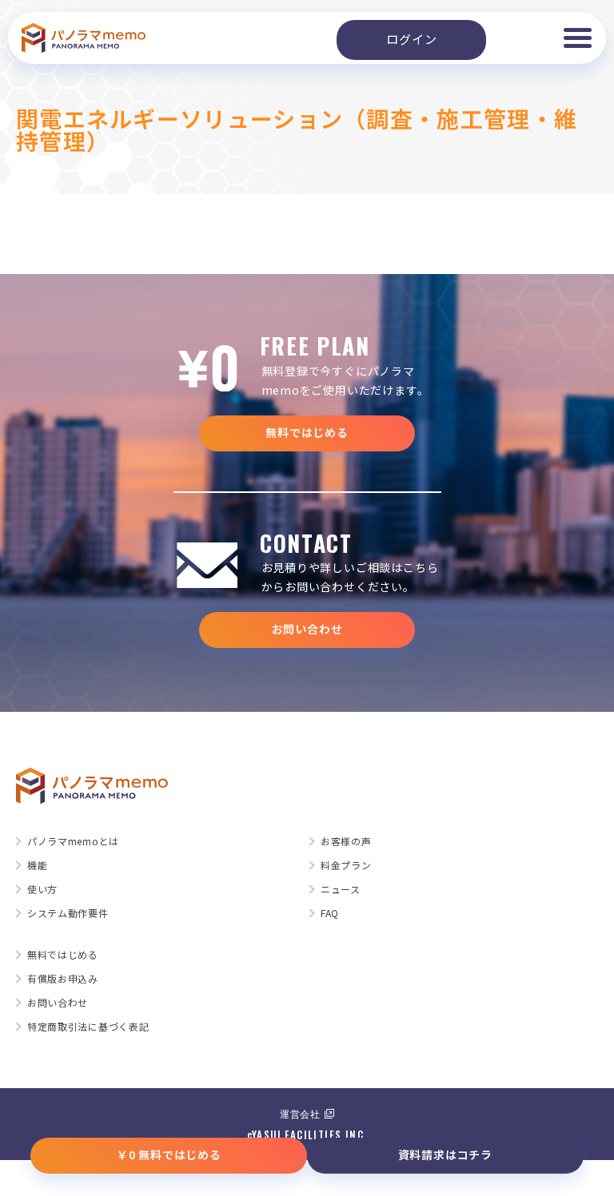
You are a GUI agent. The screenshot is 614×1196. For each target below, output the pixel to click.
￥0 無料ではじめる (169, 1154)
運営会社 (300, 1113)
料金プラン (346, 865)
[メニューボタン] (577, 38)
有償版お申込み (62, 978)
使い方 (42, 889)
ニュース (341, 889)
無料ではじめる (307, 432)
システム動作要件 (68, 913)
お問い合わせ (307, 629)
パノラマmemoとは (73, 841)
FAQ (330, 913)
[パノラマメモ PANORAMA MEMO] (84, 38)
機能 (37, 865)
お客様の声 (346, 841)
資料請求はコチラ (445, 1154)
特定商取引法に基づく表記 (88, 1026)
